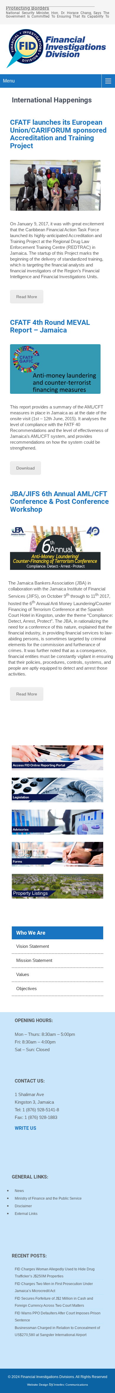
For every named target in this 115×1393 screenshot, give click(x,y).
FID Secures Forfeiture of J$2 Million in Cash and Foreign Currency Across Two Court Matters (54, 1302)
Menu (9, 80)
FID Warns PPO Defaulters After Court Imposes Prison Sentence (58, 1316)
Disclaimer (23, 1206)
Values (22, 974)
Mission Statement (34, 960)
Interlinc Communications (71, 1384)
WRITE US (25, 1128)
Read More (26, 296)
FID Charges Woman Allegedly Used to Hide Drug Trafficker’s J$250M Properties (55, 1272)
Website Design (37, 1384)
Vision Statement (32, 946)
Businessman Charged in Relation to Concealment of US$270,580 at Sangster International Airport (57, 1331)
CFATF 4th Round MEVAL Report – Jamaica (50, 326)
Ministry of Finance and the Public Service (48, 1198)
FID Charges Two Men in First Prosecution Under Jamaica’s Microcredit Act (54, 1287)
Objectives (26, 988)
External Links (26, 1214)
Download (25, 468)
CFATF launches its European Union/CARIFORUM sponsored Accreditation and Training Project (58, 134)
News (19, 1191)
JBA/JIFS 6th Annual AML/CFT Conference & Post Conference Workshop (59, 502)
